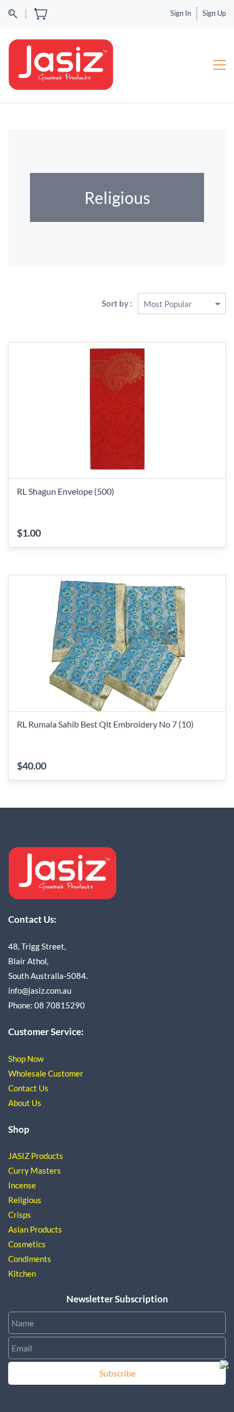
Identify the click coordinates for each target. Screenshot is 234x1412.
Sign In (180, 13)
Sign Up (214, 13)
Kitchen (23, 1273)
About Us (24, 1103)
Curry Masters (34, 1170)
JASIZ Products (35, 1156)
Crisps (19, 1214)
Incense (22, 1185)
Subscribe (117, 1373)
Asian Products (35, 1229)
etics (37, 1244)
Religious (24, 1200)
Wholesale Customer (45, 1073)
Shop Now (26, 1058)
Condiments (29, 1259)
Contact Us (28, 1088)
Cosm (18, 1244)
